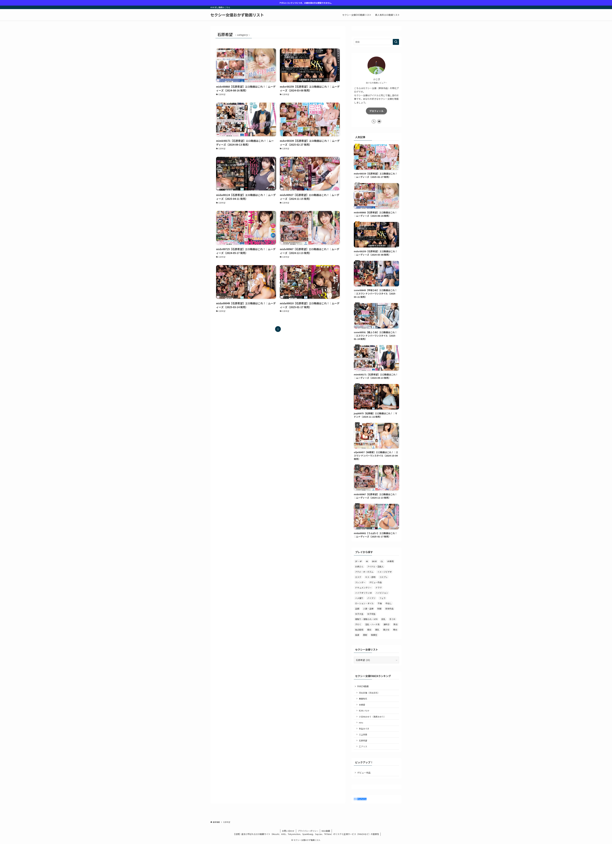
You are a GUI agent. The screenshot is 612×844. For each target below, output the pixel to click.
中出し (389, 603)
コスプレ (383, 577)
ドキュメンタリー (363, 587)
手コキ (392, 619)
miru (361, 722)
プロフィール (376, 110)
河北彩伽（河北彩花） (369, 692)
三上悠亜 (363, 734)
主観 (357, 608)
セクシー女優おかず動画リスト (237, 15)
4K (367, 561)
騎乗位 (374, 634)
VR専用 (390, 561)
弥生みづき (364, 728)
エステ (358, 577)
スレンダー (360, 582)
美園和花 (363, 698)
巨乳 (383, 619)
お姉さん (359, 566)
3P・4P (358, 561)
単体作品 (389, 608)
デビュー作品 (375, 582)
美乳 (377, 629)
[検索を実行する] (396, 42)
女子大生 (359, 613)
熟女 (395, 624)
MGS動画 (326, 830)
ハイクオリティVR (363, 592)
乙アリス (363, 746)
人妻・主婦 (368, 608)
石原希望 (363, 740)
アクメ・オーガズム (364, 571)
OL (382, 561)
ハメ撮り (359, 598)
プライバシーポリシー (308, 830)
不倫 (380, 603)
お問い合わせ (288, 830)
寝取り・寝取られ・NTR (366, 619)
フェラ (382, 598)
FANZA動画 (363, 686)
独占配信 (359, 629)
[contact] (379, 121)
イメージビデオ (384, 571)
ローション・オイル (364, 603)
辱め (395, 629)
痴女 (369, 629)
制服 (379, 608)
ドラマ (378, 587)
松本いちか (364, 710)
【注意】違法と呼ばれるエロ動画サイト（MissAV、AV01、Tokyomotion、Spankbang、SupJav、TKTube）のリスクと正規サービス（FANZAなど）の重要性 (306, 834)
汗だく (358, 624)
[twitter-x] (374, 121)
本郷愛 (362, 704)
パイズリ (371, 598)
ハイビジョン (382, 592)
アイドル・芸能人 (375, 566)
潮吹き (386, 624)
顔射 (365, 634)
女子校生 (371, 613)
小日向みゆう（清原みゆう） (372, 716)
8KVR (374, 561)
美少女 (386, 629)
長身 (357, 634)
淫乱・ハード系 (372, 624)
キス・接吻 (370, 577)
